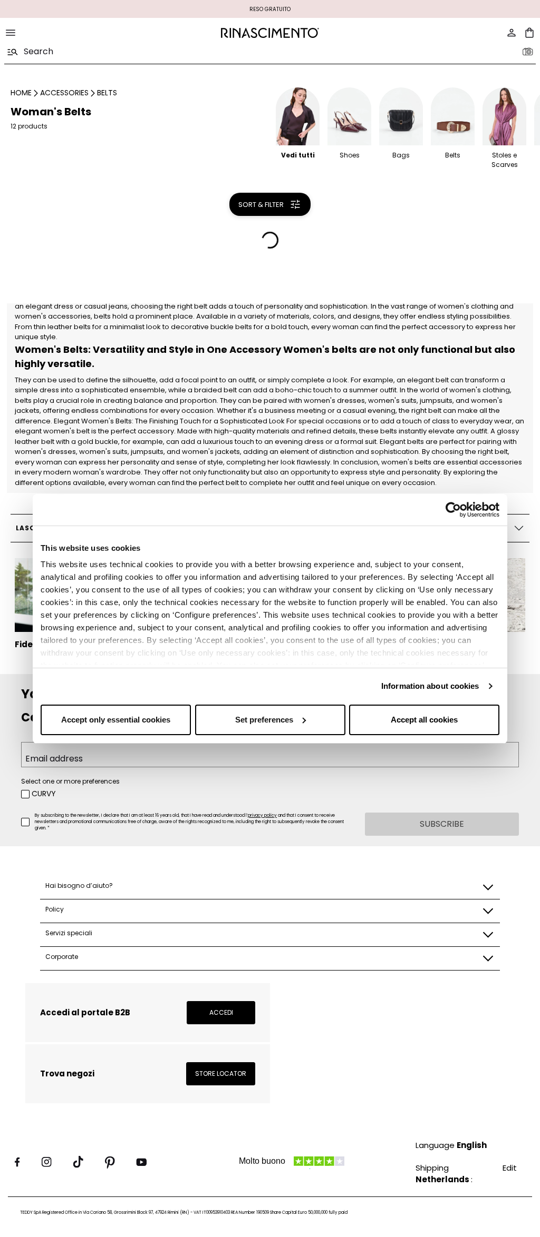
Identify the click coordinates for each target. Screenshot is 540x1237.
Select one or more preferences (70, 781)
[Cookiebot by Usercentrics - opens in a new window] (453, 510)
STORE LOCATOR (220, 1073)
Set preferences (264, 719)
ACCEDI (221, 1012)
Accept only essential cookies (115, 719)
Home (21, 92)
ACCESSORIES (64, 92)
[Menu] (10, 32)
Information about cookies (430, 685)
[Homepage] (270, 32)
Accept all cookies (424, 719)
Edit (510, 1167)
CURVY (44, 793)
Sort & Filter (261, 205)
